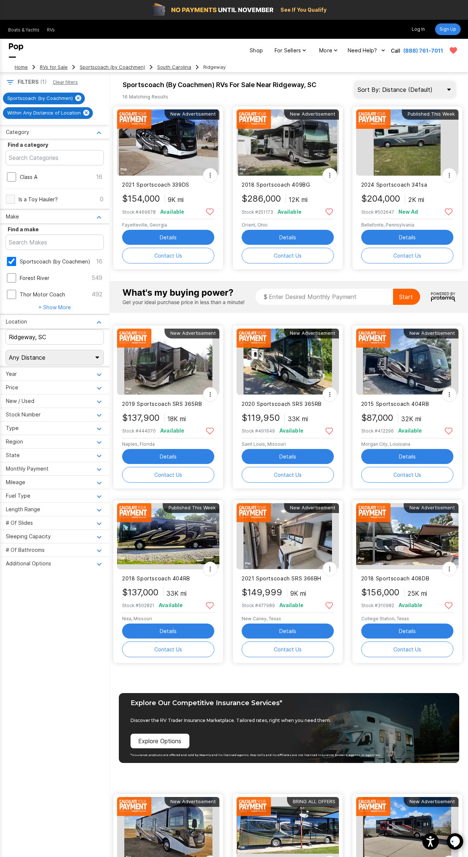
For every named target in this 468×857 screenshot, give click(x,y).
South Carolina (174, 67)
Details (168, 237)
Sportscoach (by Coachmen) (112, 67)
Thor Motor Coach (42, 294)
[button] (430, 841)
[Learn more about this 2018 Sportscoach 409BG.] (288, 142)
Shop (256, 50)
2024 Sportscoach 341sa (394, 184)
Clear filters (65, 82)
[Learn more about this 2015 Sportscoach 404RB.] (407, 362)
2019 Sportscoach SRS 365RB (162, 404)
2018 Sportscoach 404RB (156, 578)
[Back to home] (16, 50)
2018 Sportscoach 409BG (276, 184)
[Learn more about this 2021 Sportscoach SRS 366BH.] (288, 536)
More (325, 50)
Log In (418, 29)
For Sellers (288, 50)
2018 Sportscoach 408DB (395, 578)
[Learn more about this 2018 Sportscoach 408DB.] (407, 536)
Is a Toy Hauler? (38, 199)
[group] (44, 98)
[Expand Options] (210, 175)
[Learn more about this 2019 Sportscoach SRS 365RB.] (168, 362)
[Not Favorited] (209, 211)
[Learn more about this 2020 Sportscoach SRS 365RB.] (288, 362)
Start (406, 296)
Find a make (23, 229)
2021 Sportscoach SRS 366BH (281, 578)
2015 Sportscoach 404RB (395, 404)
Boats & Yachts (23, 30)
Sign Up (447, 29)
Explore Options (159, 741)
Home (21, 67)
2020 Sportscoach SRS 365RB (282, 404)
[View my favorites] (453, 50)
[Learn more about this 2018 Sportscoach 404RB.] (168, 536)
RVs (51, 30)
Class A (28, 177)
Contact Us (168, 255)
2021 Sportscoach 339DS (155, 184)
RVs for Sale (54, 67)
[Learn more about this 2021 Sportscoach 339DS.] (168, 142)
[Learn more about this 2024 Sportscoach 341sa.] (407, 142)
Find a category (28, 145)
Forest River (34, 278)
